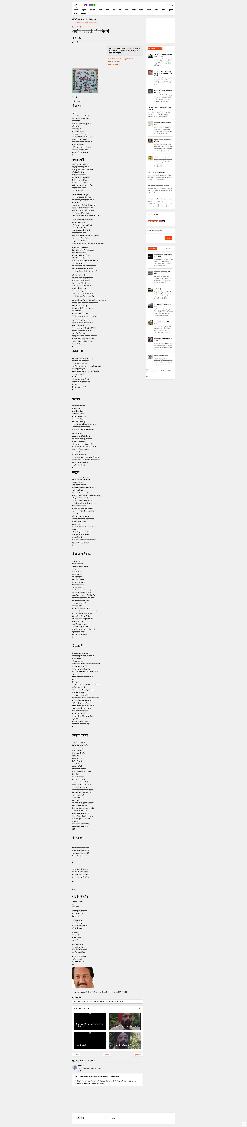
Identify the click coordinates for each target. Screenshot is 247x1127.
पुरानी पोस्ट (138, 1054)
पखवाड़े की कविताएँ (113, 65)
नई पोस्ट (76, 1054)
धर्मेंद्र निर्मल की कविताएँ (114, 62)
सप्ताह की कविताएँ (81, 1045)
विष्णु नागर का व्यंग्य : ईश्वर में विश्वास (156, 172)
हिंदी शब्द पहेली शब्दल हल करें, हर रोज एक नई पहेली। (87, 22)
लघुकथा (84, 9)
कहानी (163, 9)
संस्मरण (134, 9)
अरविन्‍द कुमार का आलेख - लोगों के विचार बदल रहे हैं (159, 199)
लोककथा (149, 9)
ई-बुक (75, 13)
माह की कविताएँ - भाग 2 (159, 289)
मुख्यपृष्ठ (107, 1054)
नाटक (126, 9)
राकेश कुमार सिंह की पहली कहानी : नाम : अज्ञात (158, 186)
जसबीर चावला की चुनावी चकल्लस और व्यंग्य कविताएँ (124, 1026)
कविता (100, 9)
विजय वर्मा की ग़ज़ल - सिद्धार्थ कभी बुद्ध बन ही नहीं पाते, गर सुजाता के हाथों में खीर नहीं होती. (163, 73)
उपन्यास (141, 9)
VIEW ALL (169, 248)
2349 (162, 370)
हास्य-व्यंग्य (92, 9)
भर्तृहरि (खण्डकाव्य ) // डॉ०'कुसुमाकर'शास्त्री (120, 59)
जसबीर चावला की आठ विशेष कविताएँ (120, 1045)
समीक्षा (156, 9)
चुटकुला (171, 9)
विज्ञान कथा (83, 13)
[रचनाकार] (90, 5)
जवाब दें (79, 1070)
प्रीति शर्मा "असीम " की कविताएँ (161, 356)
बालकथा (76, 9)
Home (74, 27)
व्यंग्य (120, 9)
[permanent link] (77, 42)
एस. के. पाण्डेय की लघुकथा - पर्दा (161, 157)
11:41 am (83, 1065)
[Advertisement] (160, 30)
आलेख (107, 9)
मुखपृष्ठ (113, 1118)
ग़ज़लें (114, 9)
